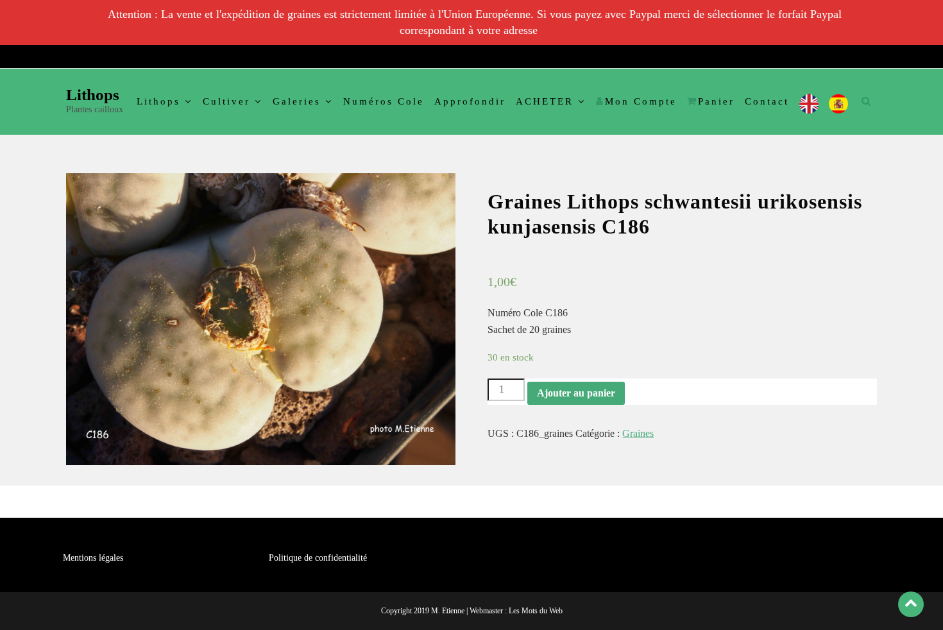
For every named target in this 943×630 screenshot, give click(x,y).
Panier (716, 101)
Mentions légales (93, 558)
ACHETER (544, 101)
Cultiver (226, 101)
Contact (767, 101)
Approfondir (469, 101)
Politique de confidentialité (318, 558)
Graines (638, 433)
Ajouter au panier (576, 392)
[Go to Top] (911, 604)
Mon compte (641, 101)
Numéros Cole (383, 101)
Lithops (92, 94)
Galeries (297, 101)
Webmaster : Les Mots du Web (516, 610)
